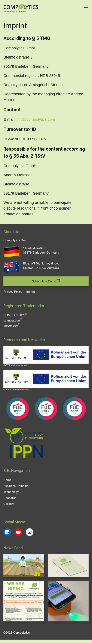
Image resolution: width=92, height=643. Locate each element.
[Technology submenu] (20, 492)
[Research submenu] (18, 498)
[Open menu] (86, 8)
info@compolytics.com (35, 119)
